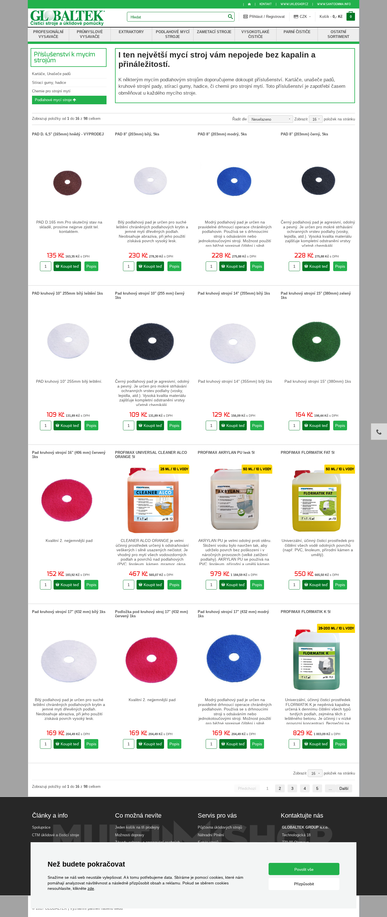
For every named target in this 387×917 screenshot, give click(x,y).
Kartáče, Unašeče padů (51, 74)
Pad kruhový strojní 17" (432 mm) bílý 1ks (68, 612)
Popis (91, 266)
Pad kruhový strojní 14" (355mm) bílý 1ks (234, 293)
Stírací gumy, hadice (49, 82)
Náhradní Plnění (211, 835)
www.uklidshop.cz (294, 4)
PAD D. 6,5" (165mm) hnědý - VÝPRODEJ (68, 134)
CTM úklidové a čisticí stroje (55, 835)
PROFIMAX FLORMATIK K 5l (306, 612)
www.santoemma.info (334, 4)
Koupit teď (69, 266)
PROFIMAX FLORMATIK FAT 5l (308, 452)
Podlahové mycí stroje (54, 100)
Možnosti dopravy (129, 835)
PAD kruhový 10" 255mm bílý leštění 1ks (67, 293)
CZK (303, 16)
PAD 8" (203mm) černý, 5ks (304, 134)
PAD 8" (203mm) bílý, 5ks (137, 134)
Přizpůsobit (304, 884)
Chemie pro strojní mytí (51, 91)
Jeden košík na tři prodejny (137, 827)
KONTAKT (266, 4)
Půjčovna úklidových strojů (220, 827)
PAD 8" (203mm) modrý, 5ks (222, 134)
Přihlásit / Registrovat (266, 16)
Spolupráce (41, 827)
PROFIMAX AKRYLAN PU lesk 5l (226, 452)
